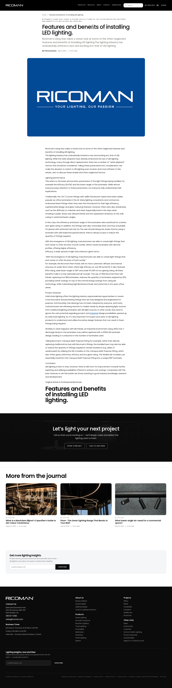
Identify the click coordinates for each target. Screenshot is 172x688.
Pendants (79, 635)
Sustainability (80, 604)
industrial (94, 313)
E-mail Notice (122, 676)
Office (126, 601)
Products (82, 5)
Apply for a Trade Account (134, 641)
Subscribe (62, 567)
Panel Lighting (80, 638)
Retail (126, 604)
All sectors (128, 615)
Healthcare (128, 612)
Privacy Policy (110, 676)
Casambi (127, 629)
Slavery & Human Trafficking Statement (143, 676)
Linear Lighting (81, 617)
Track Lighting (80, 626)
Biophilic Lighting (82, 623)
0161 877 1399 (11, 616)
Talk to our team (97, 446)
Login (163, 5)
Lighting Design (81, 607)
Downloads (116, 5)
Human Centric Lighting (133, 632)
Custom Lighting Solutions (85, 610)
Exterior (78, 641)
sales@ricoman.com (14, 619)
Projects (91, 5)
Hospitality (128, 607)
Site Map (163, 676)
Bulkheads (79, 632)
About (99, 5)
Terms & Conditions (68, 676)
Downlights (79, 629)
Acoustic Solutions (82, 620)
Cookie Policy (98, 676)
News (126, 623)
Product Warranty (130, 635)
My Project (151, 5)
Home (44, 15)
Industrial (127, 610)
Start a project (74, 446)
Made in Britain (81, 601)
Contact (106, 5)
